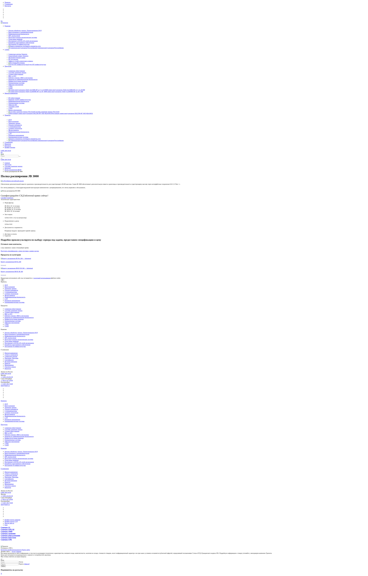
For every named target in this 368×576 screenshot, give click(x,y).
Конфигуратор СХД (11, 521)
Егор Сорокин (16, 551)
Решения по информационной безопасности (22, 79)
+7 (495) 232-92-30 (7, 377)
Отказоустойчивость (15, 125)
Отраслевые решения (15, 39)
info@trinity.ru (5, 385)
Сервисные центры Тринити (17, 54)
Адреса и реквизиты (11, 355)
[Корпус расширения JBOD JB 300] (17, 268)
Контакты (8, 6)
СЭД (10, 133)
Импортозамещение (11, 93)
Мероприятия (9, 365)
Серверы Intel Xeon (8, 537)
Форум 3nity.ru (9, 523)
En (1, 21)
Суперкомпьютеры (14, 126)
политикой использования (42, 278)
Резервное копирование (16, 135)
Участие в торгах (10, 367)
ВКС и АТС (12, 76)
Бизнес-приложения (15, 110)
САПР (10, 88)
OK (2, 280)
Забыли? (27, 564)
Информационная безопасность (18, 34)
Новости (7, 363)
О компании (9, 4)
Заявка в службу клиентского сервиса (20, 61)
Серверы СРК (6, 540)
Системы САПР (13, 106)
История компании (11, 361)
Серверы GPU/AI (7, 529)
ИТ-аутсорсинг (13, 59)
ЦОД (10, 120)
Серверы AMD (6, 531)
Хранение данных (14, 123)
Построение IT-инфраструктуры (19, 44)
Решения (7, 26)
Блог (6, 525)
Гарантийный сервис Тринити (18, 56)
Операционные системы (16, 83)
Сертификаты (9, 360)
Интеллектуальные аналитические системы (22, 37)
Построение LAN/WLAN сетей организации (23, 41)
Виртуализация (13, 121)
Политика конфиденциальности (11, 550)
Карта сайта (26, 550)
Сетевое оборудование (15, 74)
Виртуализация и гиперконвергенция (20, 32)
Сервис (7, 49)
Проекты (7, 2)
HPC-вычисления (14, 36)
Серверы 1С (5, 527)
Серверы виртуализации (10, 535)
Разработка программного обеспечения (21, 42)
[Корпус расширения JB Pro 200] (16, 258)
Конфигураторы (10, 147)
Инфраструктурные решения (17, 81)
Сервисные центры (11, 356)
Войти (3, 566)
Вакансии (8, 144)
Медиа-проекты (13, 130)
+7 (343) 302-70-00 (7, 384)
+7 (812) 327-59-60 (7, 380)
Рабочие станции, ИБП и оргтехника (20, 78)
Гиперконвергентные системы (18, 137)
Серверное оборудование (16, 71)
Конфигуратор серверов (12, 520)
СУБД (10, 86)
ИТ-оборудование (14, 98)
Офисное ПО (12, 105)
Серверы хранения (8, 533)
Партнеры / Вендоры (11, 358)
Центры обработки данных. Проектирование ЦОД (25, 30)
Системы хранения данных (17, 72)
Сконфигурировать (7, 198)
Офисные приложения (15, 84)
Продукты (8, 66)
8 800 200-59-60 (6, 150)
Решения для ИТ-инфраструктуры (19, 99)
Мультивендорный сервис (16, 57)
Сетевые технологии (15, 128)
